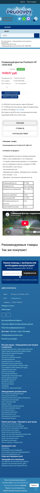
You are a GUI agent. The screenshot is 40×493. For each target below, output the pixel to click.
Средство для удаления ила (11, 432)
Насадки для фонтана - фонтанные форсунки (17, 349)
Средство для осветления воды (12, 436)
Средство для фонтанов (10, 438)
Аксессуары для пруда (9, 378)
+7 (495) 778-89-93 (7, 18)
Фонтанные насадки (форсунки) (12, 393)
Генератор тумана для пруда (11, 388)
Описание (20, 123)
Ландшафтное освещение (13, 459)
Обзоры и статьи (8, 306)
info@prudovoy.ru (7, 20)
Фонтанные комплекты (9, 373)
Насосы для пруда (8, 355)
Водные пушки (6, 404)
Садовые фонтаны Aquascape (12, 375)
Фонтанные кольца (8, 410)
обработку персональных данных (26, 280)
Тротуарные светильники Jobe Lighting (15, 461)
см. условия (20, 109)
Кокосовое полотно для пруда (12, 363)
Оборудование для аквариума (12, 450)
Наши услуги (6, 309)
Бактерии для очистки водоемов (13, 426)
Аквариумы (5, 448)
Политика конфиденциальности (13, 328)
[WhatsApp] (24, 19)
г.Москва (12, 331)
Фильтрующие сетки (9, 414)
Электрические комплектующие (13, 406)
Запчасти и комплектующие (11, 357)
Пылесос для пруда (8, 371)
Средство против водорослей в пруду (15, 428)
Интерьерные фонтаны (9, 412)
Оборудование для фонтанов (12, 335)
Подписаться (30, 273)
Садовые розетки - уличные (11, 361)
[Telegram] (19, 19)
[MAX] (28, 19)
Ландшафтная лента (9, 380)
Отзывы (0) (20, 128)
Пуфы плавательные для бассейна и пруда (16, 351)
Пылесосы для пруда (9, 339)
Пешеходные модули (9, 418)
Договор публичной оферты (12, 320)
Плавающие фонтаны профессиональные (16, 398)
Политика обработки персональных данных (17, 324)
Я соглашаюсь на (20, 280)
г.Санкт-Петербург (23, 331)
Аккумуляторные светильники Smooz (14, 465)
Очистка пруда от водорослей (12, 442)
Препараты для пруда (9, 440)
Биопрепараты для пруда (10, 430)
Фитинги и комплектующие (11, 408)
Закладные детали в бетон (11, 416)
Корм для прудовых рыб (12, 456)
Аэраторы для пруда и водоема (12, 353)
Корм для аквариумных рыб (11, 454)
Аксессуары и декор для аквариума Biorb (16, 452)
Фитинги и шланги (8, 382)
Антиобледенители (8, 359)
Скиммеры (5, 386)
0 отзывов (12, 69)
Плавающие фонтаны (9, 369)
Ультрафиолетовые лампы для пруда (14, 367)
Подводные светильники (10, 400)
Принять (34, 485)
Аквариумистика (9, 446)
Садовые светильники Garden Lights (14, 463)
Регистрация (31, 2)
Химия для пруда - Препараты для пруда (19, 422)
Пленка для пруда (8, 384)
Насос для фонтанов (9, 402)
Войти (23, 2)
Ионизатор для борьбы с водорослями (15, 365)
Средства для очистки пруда (12, 424)
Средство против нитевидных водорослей (16, 434)
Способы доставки (20, 133)
